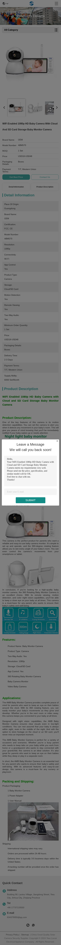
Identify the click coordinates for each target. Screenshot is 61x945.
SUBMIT (30, 500)
